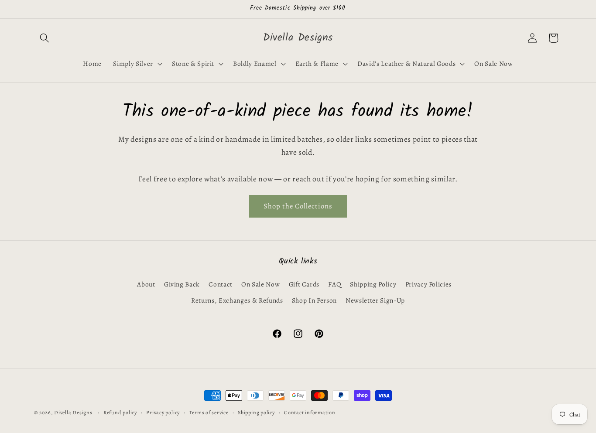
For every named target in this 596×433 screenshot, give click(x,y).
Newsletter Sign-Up (375, 300)
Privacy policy (163, 412)
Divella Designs (73, 412)
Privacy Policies (428, 284)
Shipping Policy (373, 284)
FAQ (334, 284)
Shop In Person (314, 300)
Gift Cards (304, 284)
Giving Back (182, 284)
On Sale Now (260, 284)
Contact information (310, 412)
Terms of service (208, 412)
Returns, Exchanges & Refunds (237, 300)
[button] (44, 37)
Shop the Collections (298, 206)
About (146, 284)
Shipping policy (256, 412)
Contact (221, 284)
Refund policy (120, 412)
